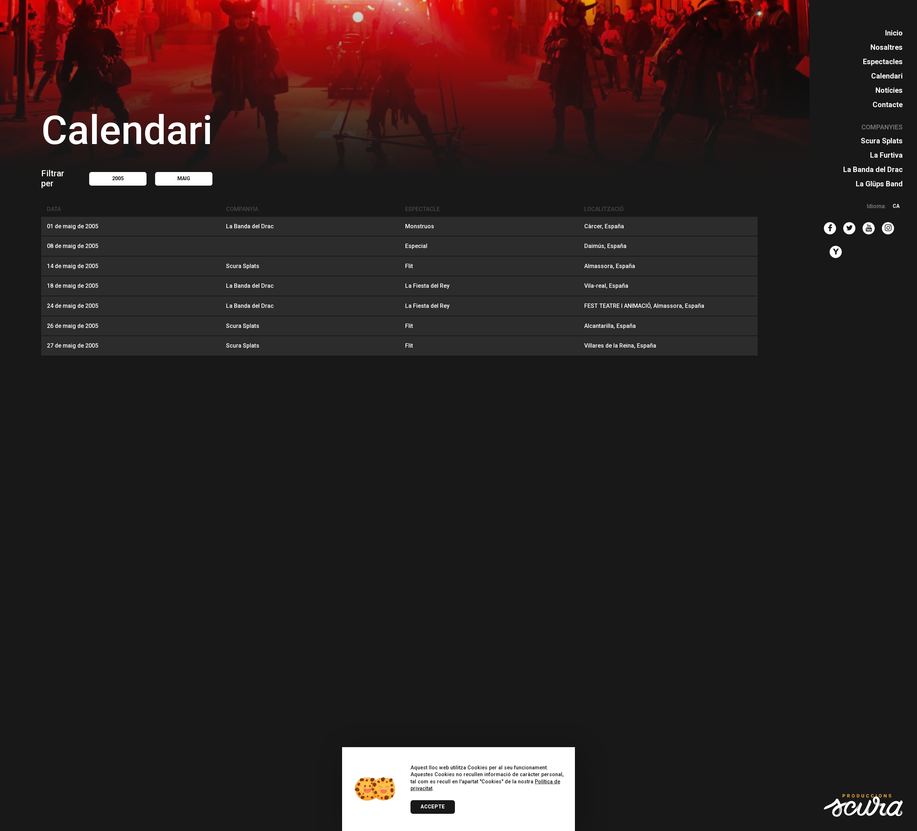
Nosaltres (886, 47)
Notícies (889, 90)
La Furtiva (886, 155)
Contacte (888, 104)
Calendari (887, 76)
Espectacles (883, 61)
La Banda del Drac (873, 169)
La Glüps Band (879, 184)
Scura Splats (882, 141)
